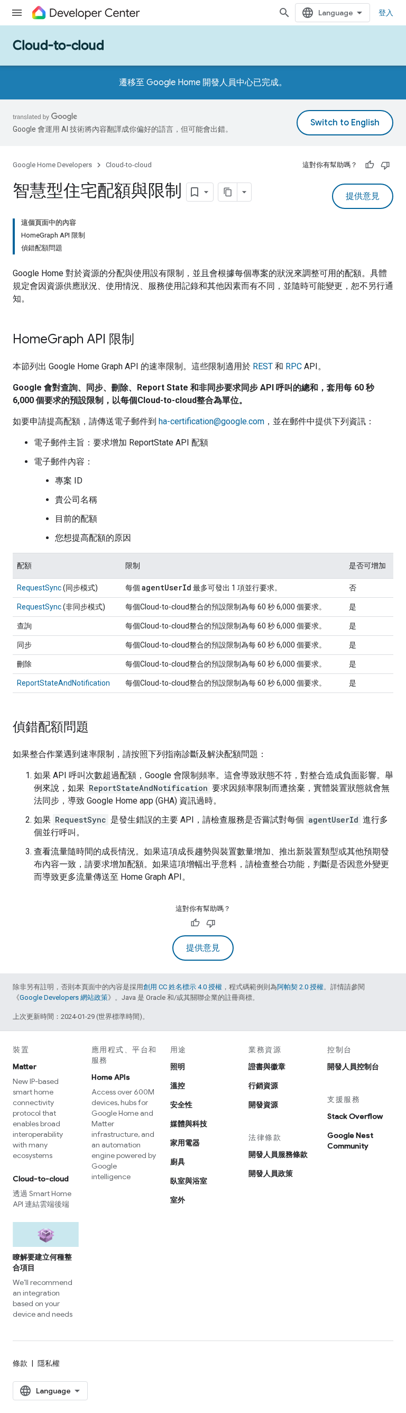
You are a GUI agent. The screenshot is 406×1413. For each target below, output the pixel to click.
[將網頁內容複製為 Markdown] (227, 192)
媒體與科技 (188, 1123)
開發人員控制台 (353, 1066)
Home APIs (110, 1077)
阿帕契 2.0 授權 (300, 987)
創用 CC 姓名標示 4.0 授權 (182, 987)
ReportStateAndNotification (63, 683)
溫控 (177, 1085)
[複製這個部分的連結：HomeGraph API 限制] (144, 340)
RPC (293, 366)
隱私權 (49, 1363)
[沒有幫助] (385, 165)
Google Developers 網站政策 (64, 997)
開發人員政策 (270, 1173)
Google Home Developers (52, 165)
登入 (386, 12)
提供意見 (363, 196)
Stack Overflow (355, 1116)
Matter (24, 1066)
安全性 (181, 1104)
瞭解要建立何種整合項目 (42, 1262)
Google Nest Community (350, 1141)
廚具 (177, 1161)
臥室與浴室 (188, 1181)
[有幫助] (369, 165)
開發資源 (263, 1104)
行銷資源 (263, 1085)
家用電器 (185, 1142)
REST (263, 366)
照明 (177, 1066)
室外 (177, 1200)
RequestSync (39, 588)
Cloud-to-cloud (58, 45)
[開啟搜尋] (284, 12)
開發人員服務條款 (278, 1154)
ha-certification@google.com (211, 421)
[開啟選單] (16, 12)
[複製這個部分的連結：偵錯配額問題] (99, 728)
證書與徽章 (266, 1066)
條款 (20, 1363)
